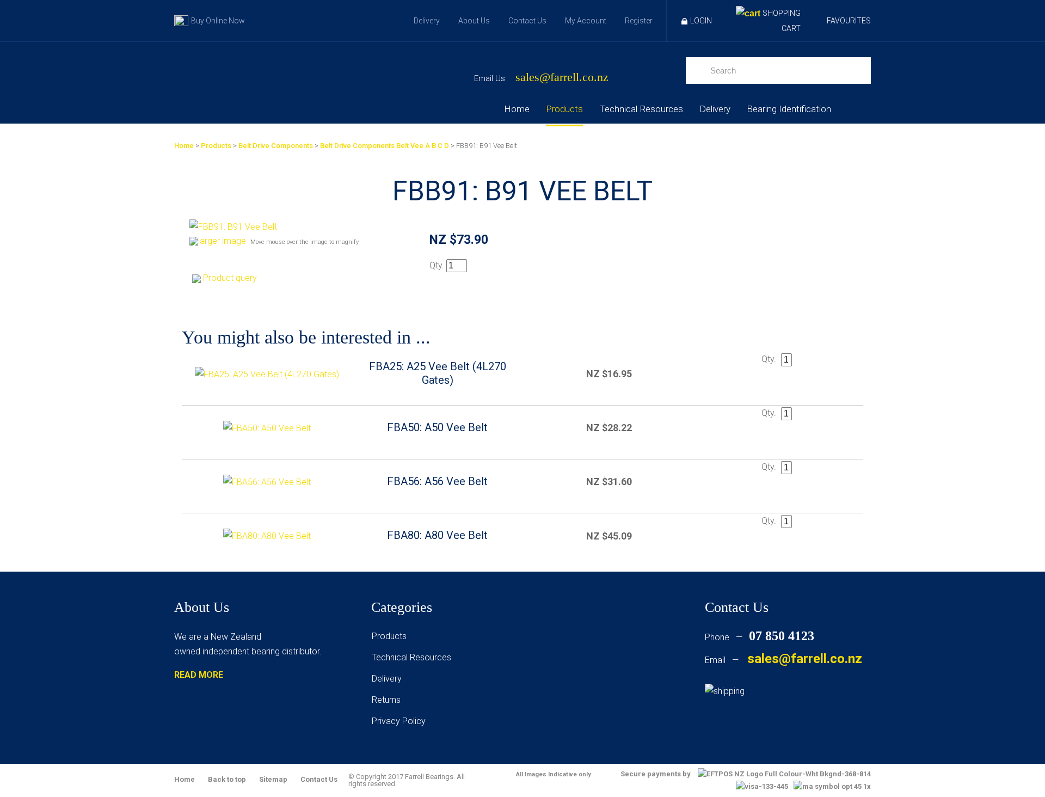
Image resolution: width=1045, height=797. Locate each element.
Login (701, 20)
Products (564, 108)
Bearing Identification (789, 108)
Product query (230, 278)
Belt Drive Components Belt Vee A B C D (384, 146)
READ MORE (198, 675)
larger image (222, 241)
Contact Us (527, 20)
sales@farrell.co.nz (561, 77)
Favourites (849, 20)
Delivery (427, 20)
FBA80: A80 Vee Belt (437, 535)
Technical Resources (641, 108)
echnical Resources (413, 657)
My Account (585, 20)
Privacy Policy (399, 721)
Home (517, 108)
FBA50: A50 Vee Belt (437, 427)
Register (639, 20)
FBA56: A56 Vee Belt (437, 481)
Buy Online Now (218, 20)
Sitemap (273, 779)
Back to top (227, 779)
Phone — (759, 637)
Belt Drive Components (275, 146)
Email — (783, 660)
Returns (386, 700)
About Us (474, 20)
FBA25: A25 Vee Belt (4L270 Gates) (437, 373)
